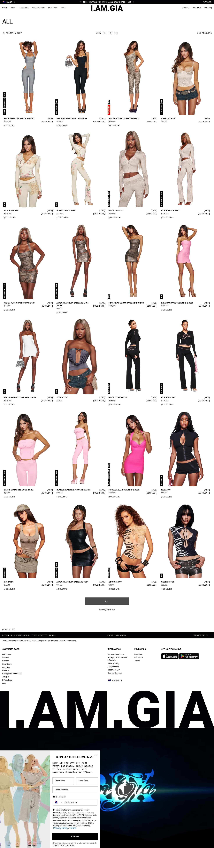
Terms (73, 828)
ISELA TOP (166, 490)
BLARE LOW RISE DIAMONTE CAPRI (73, 490)
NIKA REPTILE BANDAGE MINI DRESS (126, 303)
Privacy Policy (60, 828)
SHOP (4, 8)
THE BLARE (24, 8)
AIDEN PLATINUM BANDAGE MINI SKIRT (72, 304)
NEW (13, 8)
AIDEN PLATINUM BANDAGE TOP (19, 303)
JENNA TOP (61, 398)
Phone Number (59, 797)
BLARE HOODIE (11, 211)
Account (207, 2)
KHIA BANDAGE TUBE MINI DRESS (177, 303)
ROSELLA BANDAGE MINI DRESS (124, 490)
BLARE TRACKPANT (65, 211)
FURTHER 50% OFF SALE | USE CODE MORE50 (107, 3)
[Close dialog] (96, 754)
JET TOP (60, 674)
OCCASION (53, 8)
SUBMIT (75, 836)
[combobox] (58, 802)
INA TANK (8, 582)
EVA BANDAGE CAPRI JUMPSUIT (19, 119)
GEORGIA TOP (115, 582)
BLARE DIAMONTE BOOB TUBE (18, 490)
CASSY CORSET (168, 119)
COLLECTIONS (38, 8)
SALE (63, 8)
